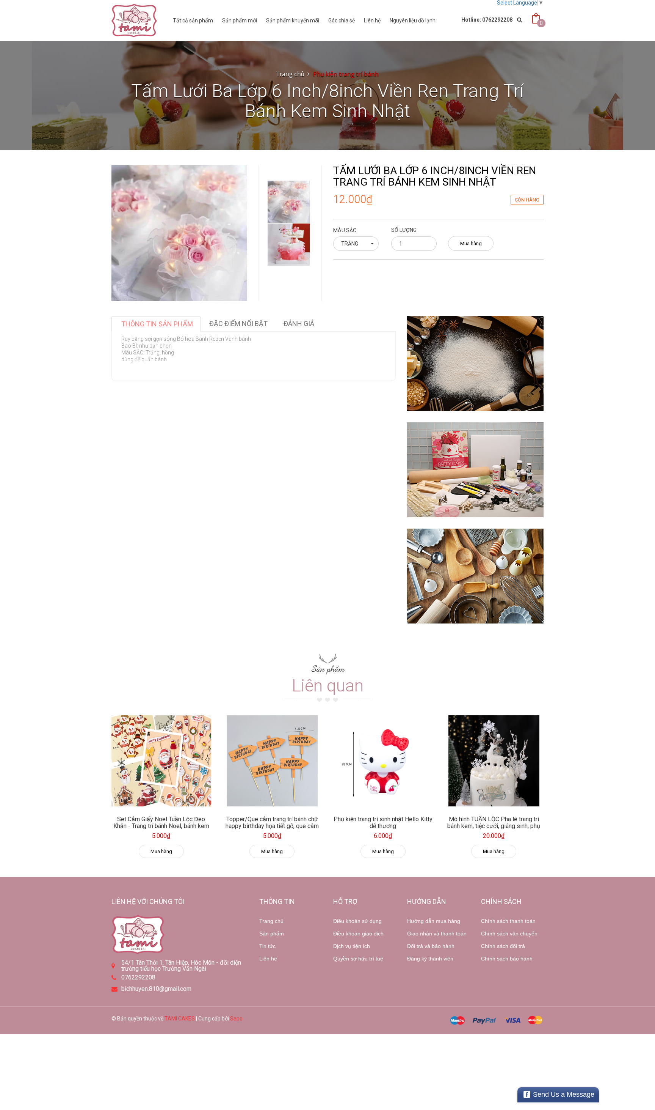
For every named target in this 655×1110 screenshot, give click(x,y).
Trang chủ (290, 74)
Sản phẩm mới (239, 20)
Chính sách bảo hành (507, 959)
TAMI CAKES (180, 1019)
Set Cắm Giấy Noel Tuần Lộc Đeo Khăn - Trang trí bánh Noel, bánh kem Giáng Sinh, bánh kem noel (161, 826)
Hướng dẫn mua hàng (433, 921)
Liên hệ (268, 959)
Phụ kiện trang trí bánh (346, 74)
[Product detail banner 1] (475, 363)
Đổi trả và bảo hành (430, 946)
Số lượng (404, 230)
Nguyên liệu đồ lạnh (413, 20)
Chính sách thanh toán (508, 921)
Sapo (236, 1019)
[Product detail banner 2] (475, 469)
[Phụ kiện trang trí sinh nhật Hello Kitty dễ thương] (383, 760)
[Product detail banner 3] (475, 576)
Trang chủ (271, 921)
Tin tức (267, 946)
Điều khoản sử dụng (357, 921)
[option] (288, 201)
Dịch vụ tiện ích (351, 946)
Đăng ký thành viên (430, 959)
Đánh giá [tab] (299, 323)
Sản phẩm (271, 934)
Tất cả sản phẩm (193, 20)
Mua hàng (471, 243)
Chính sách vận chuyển (509, 934)
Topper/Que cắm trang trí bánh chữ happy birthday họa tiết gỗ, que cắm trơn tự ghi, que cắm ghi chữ (272, 826)
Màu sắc (344, 230)
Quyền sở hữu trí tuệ (358, 959)
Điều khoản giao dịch (358, 934)
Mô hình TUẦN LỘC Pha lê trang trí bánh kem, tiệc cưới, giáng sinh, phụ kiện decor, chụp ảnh (493, 826)
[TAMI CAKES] (134, 20)
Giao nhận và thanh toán (437, 934)
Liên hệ (372, 20)
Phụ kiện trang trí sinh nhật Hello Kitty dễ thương (383, 823)
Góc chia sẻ (341, 20)
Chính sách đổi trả (503, 946)
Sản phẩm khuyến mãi (292, 20)
